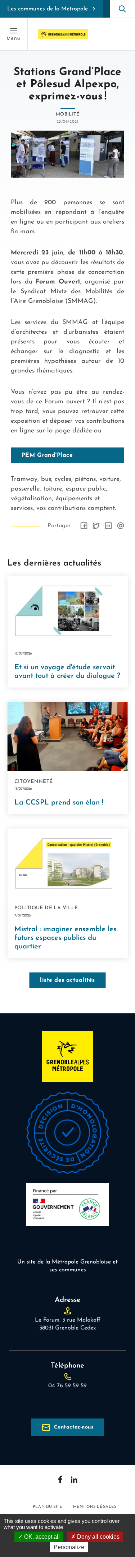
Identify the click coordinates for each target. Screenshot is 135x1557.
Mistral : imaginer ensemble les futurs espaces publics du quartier (65, 938)
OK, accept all (41, 1537)
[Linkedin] (74, 1479)
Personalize (69, 1547)
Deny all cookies (98, 1537)
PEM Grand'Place (47, 455)
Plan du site (47, 1507)
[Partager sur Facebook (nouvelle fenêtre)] (83, 525)
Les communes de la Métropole (47, 9)
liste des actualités (67, 980)
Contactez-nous (73, 1427)
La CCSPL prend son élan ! (58, 802)
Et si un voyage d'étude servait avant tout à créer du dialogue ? (67, 672)
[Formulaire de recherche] (122, 9)
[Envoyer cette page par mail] (120, 525)
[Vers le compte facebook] (60, 1479)
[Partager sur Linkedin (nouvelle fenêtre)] (108, 525)
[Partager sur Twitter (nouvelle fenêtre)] (96, 525)
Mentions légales (95, 1507)
